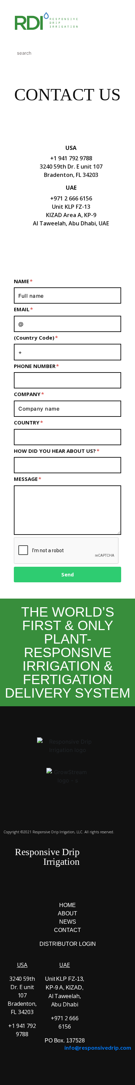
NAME (22, 281)
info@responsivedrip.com (97, 1047)
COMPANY (28, 394)
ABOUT (67, 913)
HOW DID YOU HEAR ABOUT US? (55, 451)
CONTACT (67, 930)
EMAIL (22, 309)
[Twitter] (77, 248)
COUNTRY (27, 422)
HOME (67, 905)
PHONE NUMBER (35, 366)
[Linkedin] (96, 248)
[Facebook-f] (39, 248)
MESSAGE (26, 479)
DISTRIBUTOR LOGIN (67, 944)
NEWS (67, 922)
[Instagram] (58, 248)
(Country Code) (35, 337)
